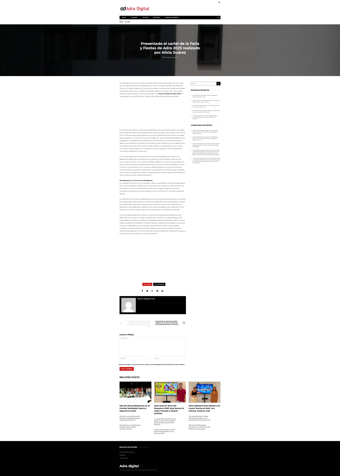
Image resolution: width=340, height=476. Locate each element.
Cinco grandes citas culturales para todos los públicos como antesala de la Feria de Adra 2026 (199, 418)
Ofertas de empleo (172, 17)
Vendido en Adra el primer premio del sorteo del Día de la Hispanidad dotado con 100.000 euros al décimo (205, 161)
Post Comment (126, 369)
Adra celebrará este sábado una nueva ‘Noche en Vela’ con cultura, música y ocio (204, 408)
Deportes (156, 17)
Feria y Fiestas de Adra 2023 (169, 94)
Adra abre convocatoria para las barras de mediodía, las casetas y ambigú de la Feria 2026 (130, 418)
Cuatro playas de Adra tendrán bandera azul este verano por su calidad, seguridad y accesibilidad (206, 145)
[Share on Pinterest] (157, 291)
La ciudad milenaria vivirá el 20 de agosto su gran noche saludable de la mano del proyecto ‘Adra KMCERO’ (205, 117)
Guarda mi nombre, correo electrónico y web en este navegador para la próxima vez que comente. (151, 364)
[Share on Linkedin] (162, 291)
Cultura (145, 17)
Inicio (124, 17)
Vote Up (148, 284)
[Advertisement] (188, 9)
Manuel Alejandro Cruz (146, 299)
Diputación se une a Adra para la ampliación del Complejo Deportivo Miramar (130, 427)
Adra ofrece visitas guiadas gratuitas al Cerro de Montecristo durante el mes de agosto (199, 427)
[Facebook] (219, 2)
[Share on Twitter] (147, 291)
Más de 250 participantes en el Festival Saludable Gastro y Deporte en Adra (135, 408)
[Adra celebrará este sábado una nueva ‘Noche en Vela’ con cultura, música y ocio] (204, 392)
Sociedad (134, 17)
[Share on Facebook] (142, 291)
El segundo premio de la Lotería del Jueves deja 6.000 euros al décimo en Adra (164, 431)
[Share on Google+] (152, 291)
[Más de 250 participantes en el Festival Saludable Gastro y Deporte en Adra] (135, 392)
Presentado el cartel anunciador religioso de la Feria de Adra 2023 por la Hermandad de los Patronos (166, 322)
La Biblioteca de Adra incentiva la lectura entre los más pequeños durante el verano (205, 132)
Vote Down (160, 284)
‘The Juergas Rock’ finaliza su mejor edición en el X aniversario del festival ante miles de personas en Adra (138, 323)
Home (121, 21)
